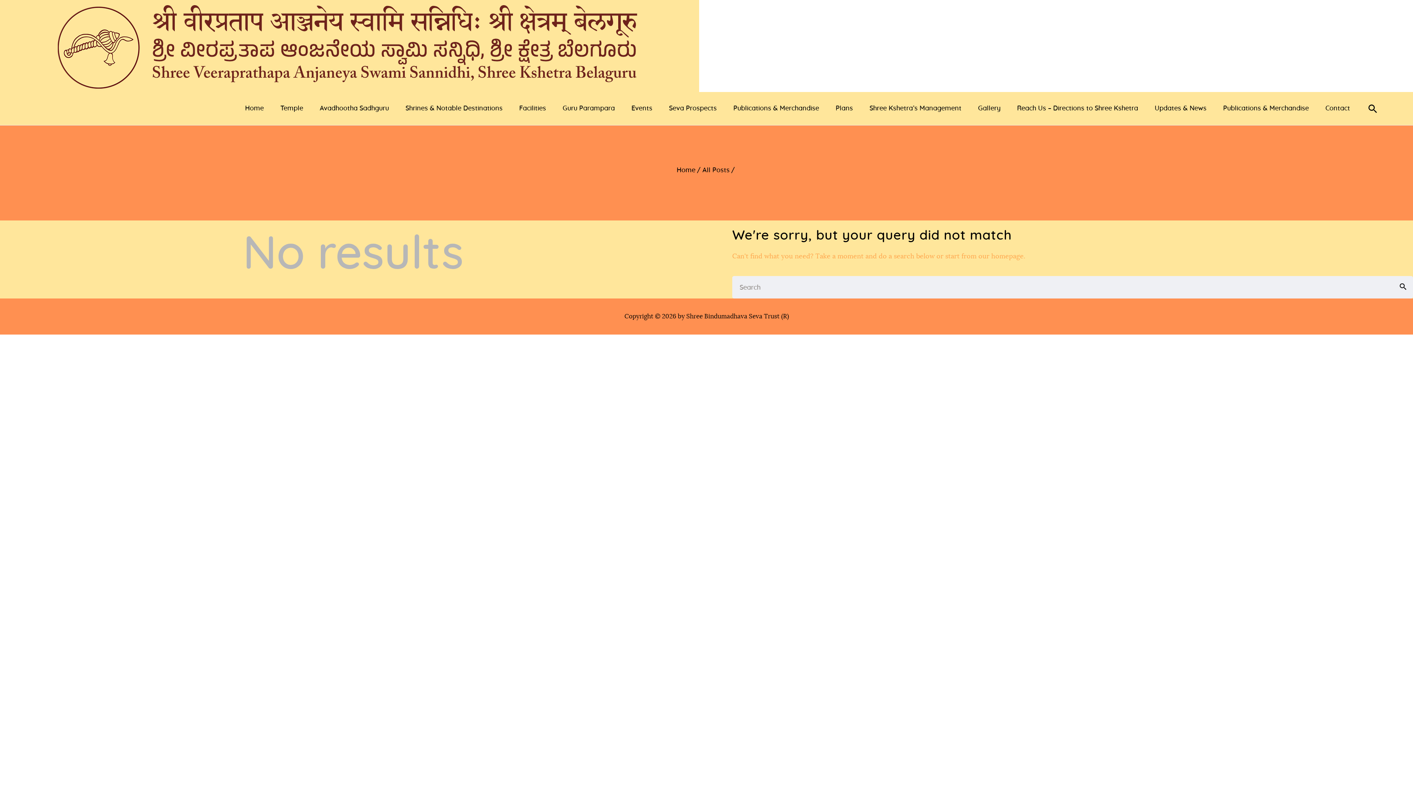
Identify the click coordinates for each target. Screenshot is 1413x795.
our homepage (1001, 256)
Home (686, 170)
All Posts (716, 170)
